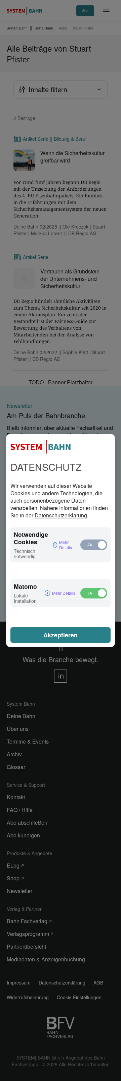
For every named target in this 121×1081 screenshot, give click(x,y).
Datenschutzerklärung (61, 515)
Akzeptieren (60, 635)
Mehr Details (65, 544)
